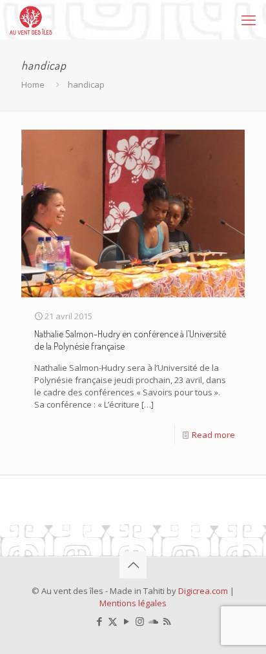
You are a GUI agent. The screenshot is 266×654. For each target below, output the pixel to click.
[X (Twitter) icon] (113, 621)
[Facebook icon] (99, 621)
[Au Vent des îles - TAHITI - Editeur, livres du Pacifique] (31, 19)
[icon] (153, 621)
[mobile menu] (249, 19)
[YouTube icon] (126, 621)
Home (33, 84)
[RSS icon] (167, 621)
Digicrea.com (203, 591)
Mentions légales (133, 603)
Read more (213, 435)
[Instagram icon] (140, 621)
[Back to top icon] (133, 565)
